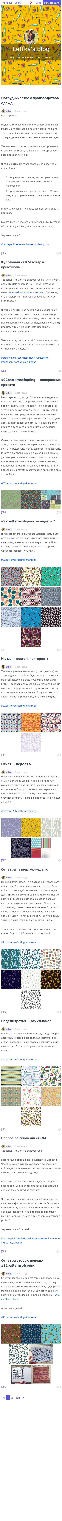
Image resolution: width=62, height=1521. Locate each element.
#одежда (31, 244)
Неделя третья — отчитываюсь (27, 1021)
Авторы (7, 2)
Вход (38, 2)
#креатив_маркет (11, 1242)
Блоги (18, 2)
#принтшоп (28, 357)
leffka (8, 111)
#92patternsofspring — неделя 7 (28, 521)
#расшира (7, 1238)
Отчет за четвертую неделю (24, 869)
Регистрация (51, 2)
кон (17, 1397)
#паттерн (6, 244)
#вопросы (43, 244)
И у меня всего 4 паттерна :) (24, 659)
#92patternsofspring (13, 483)
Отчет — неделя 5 (16, 764)
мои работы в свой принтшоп (26, 292)
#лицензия (42, 357)
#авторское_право (25, 361)
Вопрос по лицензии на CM (23, 1138)
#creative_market (11, 357)
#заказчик (19, 244)
